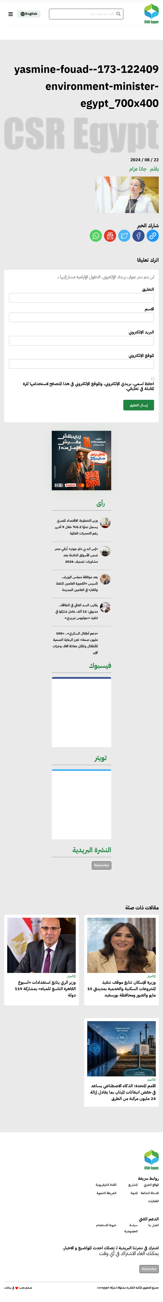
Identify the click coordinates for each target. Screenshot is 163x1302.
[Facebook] (138, 236)
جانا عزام (138, 169)
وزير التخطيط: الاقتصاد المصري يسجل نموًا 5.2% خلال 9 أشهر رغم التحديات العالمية (76, 527)
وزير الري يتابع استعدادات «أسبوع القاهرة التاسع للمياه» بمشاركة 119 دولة (45, 988)
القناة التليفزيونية (106, 1184)
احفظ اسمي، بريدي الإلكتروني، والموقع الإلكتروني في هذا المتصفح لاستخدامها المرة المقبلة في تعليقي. (88, 386)
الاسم (149, 309)
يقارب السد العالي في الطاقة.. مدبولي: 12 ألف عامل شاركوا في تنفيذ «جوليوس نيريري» (76, 612)
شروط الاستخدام (106, 1225)
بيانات (7, 1287)
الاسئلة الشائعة (150, 1193)
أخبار (150, 976)
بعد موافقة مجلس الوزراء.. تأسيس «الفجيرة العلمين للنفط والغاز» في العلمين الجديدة (77, 583)
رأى (100, 503)
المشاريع (133, 1184)
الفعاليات (153, 1201)
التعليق (148, 290)
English (31, 13)
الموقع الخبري (151, 1184)
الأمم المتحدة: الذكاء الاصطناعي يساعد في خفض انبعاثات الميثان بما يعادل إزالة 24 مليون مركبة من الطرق (123, 1092)
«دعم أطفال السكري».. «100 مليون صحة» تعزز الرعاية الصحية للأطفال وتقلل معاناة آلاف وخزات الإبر (75, 643)
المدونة (134, 1193)
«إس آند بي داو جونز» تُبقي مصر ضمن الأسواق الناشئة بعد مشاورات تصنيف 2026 (76, 555)
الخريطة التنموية (106, 1193)
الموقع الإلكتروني (141, 356)
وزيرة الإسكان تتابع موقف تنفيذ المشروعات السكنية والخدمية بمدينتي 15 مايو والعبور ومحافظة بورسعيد (121, 988)
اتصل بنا (153, 1225)
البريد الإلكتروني (141, 332)
